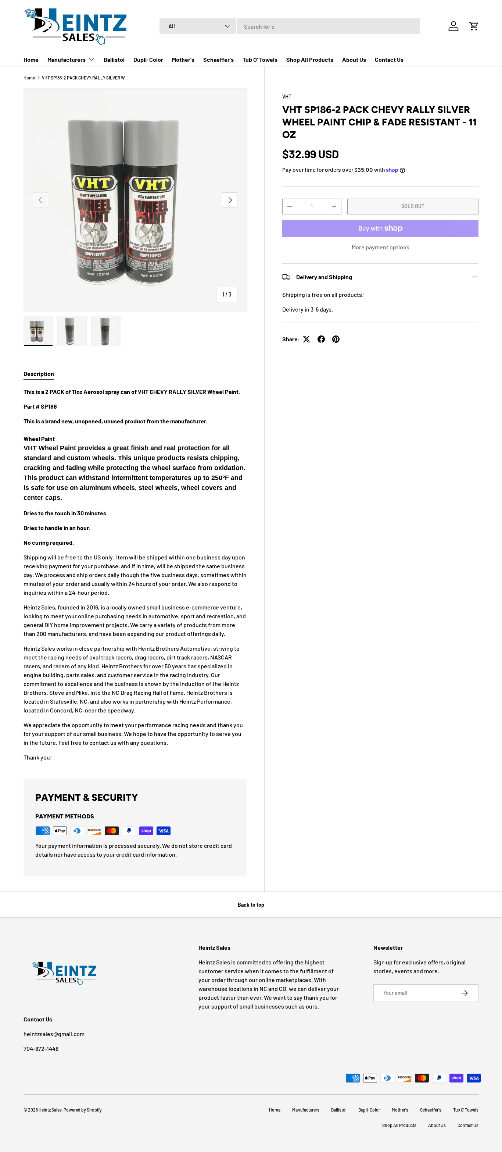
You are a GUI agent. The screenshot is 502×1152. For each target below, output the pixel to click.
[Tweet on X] (306, 339)
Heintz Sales (50, 1109)
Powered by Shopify (83, 1109)
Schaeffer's (218, 59)
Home (31, 59)
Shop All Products (309, 59)
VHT (286, 96)
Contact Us (389, 59)
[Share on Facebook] (321, 339)
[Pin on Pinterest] (336, 339)
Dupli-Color (148, 59)
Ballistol (114, 59)
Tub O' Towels (260, 59)
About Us (354, 59)
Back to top (251, 905)
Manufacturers (66, 59)
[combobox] (289, 26)
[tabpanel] (135, 574)
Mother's (183, 59)
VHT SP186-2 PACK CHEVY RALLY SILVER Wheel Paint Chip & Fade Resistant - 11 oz (86, 77)
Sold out (412, 206)
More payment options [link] (380, 246)
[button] (474, 26)
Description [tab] (39, 373)
